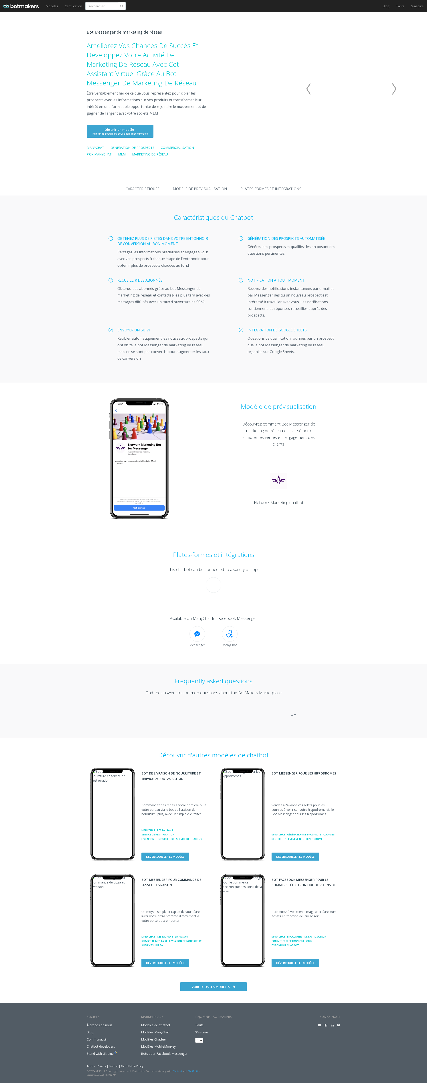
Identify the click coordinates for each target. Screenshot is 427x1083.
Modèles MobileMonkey (158, 1046)
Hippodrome (314, 839)
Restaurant (165, 830)
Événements (296, 839)
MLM (122, 154)
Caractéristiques (142, 188)
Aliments (147, 945)
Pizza (159, 945)
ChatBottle (194, 1071)
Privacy (101, 1066)
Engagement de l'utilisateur (306, 936)
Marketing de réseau (150, 154)
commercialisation (177, 147)
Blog (386, 6)
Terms (91, 1066)
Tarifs (400, 6)
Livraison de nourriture (157, 839)
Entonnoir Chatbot (285, 945)
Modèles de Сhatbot (155, 1025)
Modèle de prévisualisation (200, 188)
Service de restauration (157, 834)
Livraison (181, 936)
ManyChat (95, 147)
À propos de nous (99, 1025)
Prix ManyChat (99, 154)
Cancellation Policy (132, 1066)
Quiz (309, 941)
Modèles (52, 6)
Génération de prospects (132, 147)
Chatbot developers (101, 1046)
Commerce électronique (288, 941)
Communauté (97, 1039)
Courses (329, 834)
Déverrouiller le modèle (165, 857)
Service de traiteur (189, 839)
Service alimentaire (154, 941)
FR (198, 1040)
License (113, 1066)
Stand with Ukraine (100, 1053)
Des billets (279, 839)
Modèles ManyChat (155, 1032)
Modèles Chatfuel (153, 1039)
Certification (73, 6)
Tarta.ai (177, 1071)
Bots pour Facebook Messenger (164, 1053)
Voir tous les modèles (211, 987)
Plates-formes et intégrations (270, 188)
